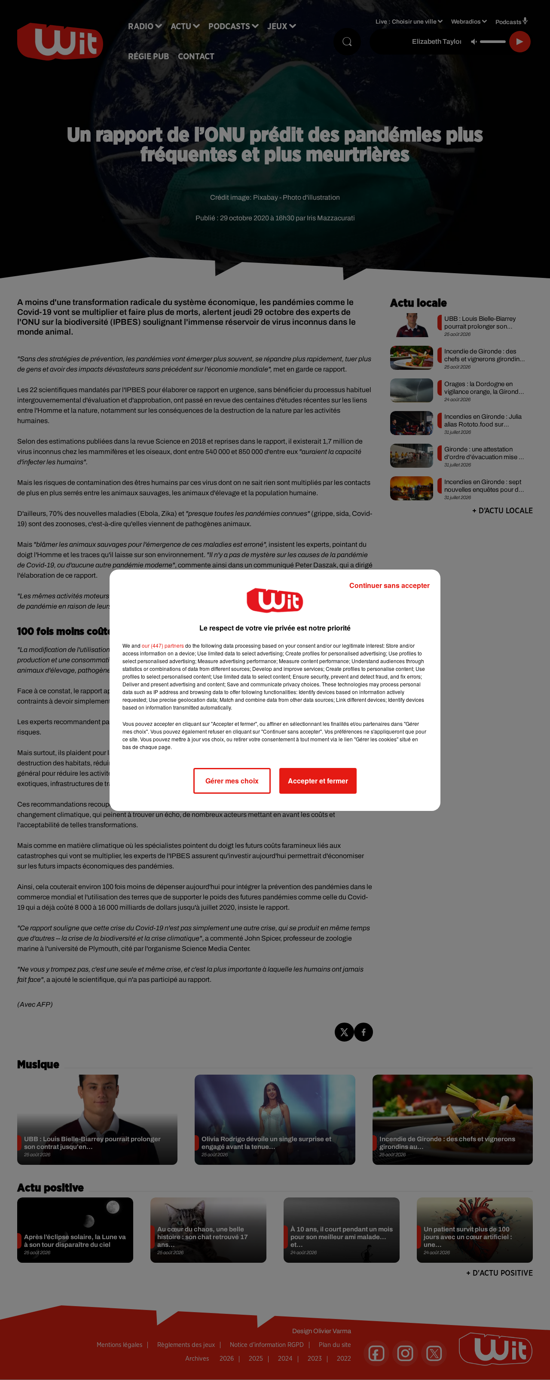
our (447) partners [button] (163, 645)
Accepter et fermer (318, 781)
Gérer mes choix (232, 781)
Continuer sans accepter (389, 585)
